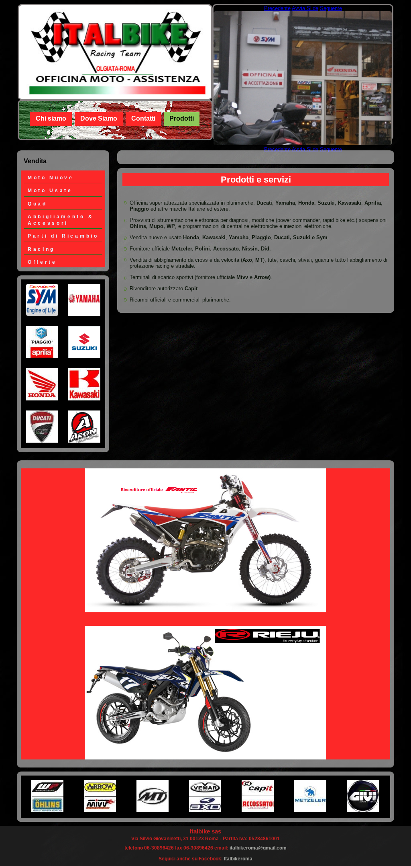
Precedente (277, 8)
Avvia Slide (305, 8)
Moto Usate (50, 190)
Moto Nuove (51, 177)
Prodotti (181, 118)
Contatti (143, 118)
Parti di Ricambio (63, 235)
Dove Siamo (98, 118)
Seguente (331, 8)
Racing (41, 249)
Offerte (42, 262)
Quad (37, 203)
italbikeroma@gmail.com (258, 848)
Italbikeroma (238, 859)
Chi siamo (51, 118)
